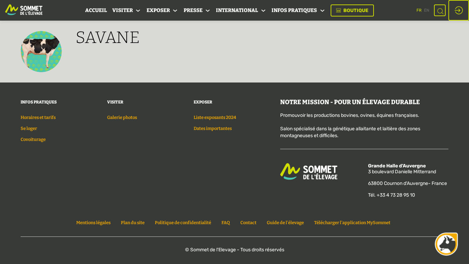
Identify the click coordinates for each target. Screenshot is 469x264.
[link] (96, 10)
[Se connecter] (458, 10)
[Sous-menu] (138, 11)
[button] (352, 10)
